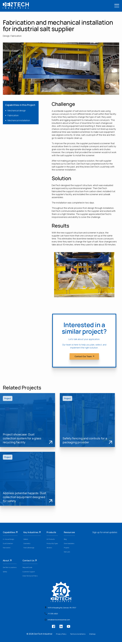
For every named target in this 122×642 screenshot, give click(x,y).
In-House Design (8, 539)
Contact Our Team (83, 356)
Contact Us (28, 560)
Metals (25, 539)
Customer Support (29, 572)
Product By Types (52, 543)
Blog (65, 539)
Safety (5, 572)
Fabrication (7, 548)
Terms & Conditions (77, 634)
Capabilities (9, 532)
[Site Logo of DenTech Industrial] (16, 7)
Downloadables (69, 543)
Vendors (49, 548)
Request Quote (27, 567)
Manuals (67, 552)
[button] (116, 6)
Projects (66, 548)
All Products (51, 539)
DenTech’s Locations (10, 567)
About (6, 560)
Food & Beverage (28, 548)
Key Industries (30, 532)
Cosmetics (26, 543)
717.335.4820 (53, 614)
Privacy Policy (61, 634)
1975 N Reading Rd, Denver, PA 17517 (62, 608)
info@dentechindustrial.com (59, 620)
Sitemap (92, 634)
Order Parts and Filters (30, 576)
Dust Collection (8, 543)
